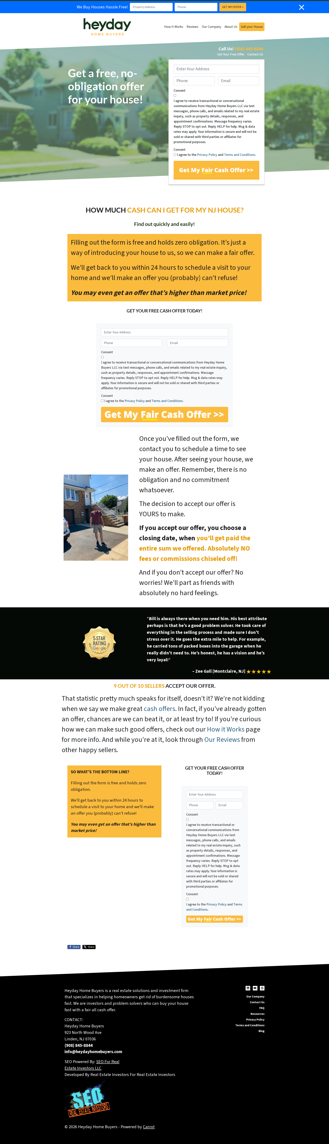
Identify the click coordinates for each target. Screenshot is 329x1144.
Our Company (211, 26)
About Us (230, 26)
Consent (179, 90)
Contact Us (255, 54)
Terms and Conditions (239, 154)
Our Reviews (222, 740)
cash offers (159, 709)
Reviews (192, 26)
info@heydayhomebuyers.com (93, 1052)
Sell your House (252, 26)
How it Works (173, 26)
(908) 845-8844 (249, 49)
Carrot (149, 1127)
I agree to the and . (216, 154)
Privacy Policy (207, 154)
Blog (261, 1031)
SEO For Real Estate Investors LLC (92, 1065)
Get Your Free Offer (230, 54)
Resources (257, 1014)
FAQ (261, 1008)
